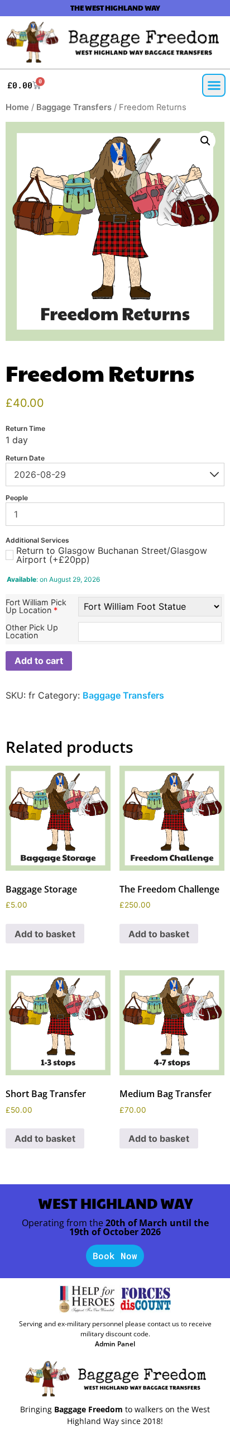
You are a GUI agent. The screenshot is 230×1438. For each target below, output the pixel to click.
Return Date (25, 458)
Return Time (25, 428)
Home (17, 107)
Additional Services (37, 540)
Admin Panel (115, 1344)
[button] (214, 85)
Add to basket (45, 933)
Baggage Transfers (74, 107)
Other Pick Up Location (32, 632)
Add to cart (39, 660)
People (17, 498)
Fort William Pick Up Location (36, 607)
